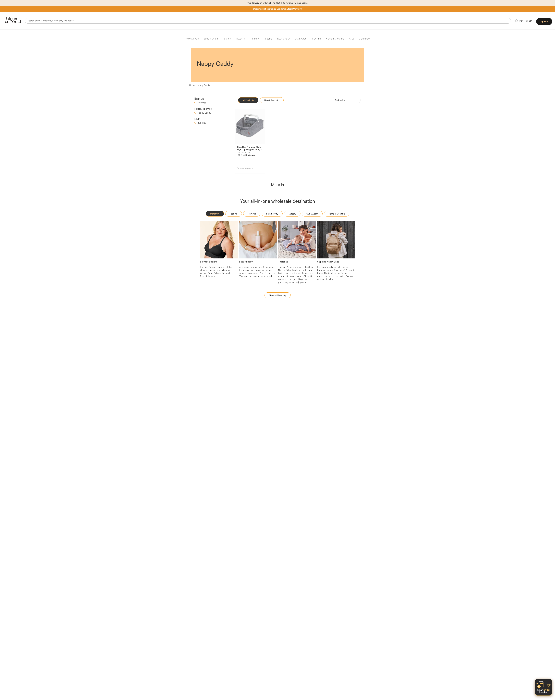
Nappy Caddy (204, 113)
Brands (227, 38)
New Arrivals (192, 38)
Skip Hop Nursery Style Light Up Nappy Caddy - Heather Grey (249, 149)
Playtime (316, 38)
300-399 (202, 123)
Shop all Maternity (277, 295)
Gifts (351, 38)
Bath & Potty (283, 38)
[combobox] (268, 21)
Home (192, 85)
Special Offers (211, 38)
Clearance (364, 38)
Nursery (254, 38)
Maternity (240, 38)
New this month (271, 100)
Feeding (268, 38)
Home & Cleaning (335, 38)
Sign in (529, 21)
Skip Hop (202, 102)
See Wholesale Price (246, 168)
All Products (248, 100)
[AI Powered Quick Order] (543, 687)
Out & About (301, 38)
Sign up (544, 21)
